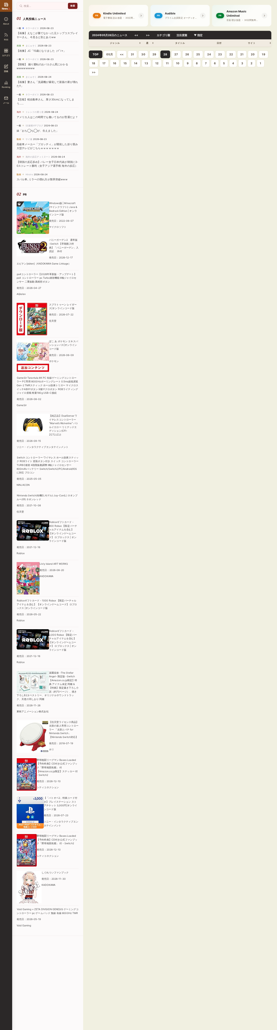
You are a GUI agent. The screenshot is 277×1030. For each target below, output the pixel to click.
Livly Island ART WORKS (54, 563)
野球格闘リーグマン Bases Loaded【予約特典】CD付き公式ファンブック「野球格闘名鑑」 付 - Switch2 (57, 839)
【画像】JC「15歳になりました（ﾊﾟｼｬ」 (41, 50)
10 (177, 63)
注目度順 (182, 35)
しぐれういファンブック (55, 872)
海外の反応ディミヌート (38, 156)
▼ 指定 (198, 35)
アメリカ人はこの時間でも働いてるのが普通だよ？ (47, 117)
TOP (96, 54)
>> (147, 35)
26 (187, 54)
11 (167, 63)
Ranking (6, 87)
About (6, 24)
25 (198, 54)
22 (231, 54)
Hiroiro (29, 174)
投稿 (6, 71)
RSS (6, 39)
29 (154, 54)
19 (263, 54)
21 (242, 54)
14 (135, 63)
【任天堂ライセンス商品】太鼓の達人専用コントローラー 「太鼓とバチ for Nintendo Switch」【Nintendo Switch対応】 (64, 729)
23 (220, 54)
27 (176, 54)
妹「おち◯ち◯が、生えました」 (38, 130)
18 (93, 63)
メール (6, 103)
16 (114, 63)
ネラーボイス (32, 28)
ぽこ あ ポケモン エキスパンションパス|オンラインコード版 (63, 345)
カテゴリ (6, 55)
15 (125, 63)
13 (146, 63)
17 (103, 63)
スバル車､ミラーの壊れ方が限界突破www (42, 179)
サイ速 (29, 139)
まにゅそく (31, 45)
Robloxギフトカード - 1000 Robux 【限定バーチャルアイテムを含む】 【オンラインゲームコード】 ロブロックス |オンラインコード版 (47, 604)
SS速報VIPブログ (34, 125)
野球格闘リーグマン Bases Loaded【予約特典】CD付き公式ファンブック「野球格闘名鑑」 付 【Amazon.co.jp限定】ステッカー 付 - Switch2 (57, 767)
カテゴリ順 (163, 35)
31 (132, 54)
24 (209, 54)
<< (136, 35)
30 (143, 54)
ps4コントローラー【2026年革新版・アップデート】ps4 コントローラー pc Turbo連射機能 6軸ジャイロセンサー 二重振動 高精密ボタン (46, 278)
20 (252, 54)
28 (165, 54)
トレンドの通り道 (35, 112)
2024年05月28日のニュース (109, 35)
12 (157, 63)
